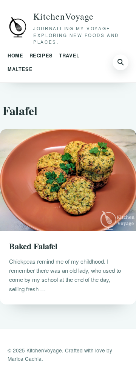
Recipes (41, 55)
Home (15, 55)
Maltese (20, 69)
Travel (69, 55)
